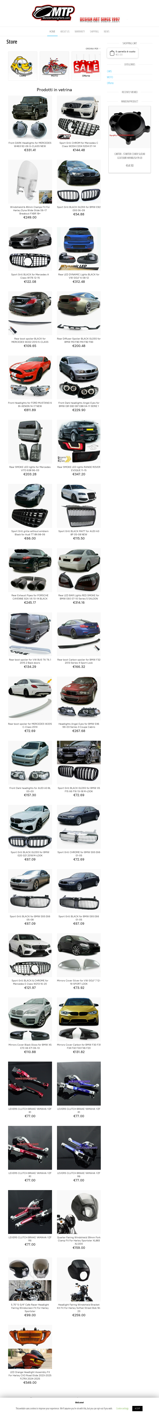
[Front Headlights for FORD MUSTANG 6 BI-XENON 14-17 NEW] (30, 377)
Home (52, 31)
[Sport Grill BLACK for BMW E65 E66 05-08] (30, 891)
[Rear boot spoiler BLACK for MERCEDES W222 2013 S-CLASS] (30, 313)
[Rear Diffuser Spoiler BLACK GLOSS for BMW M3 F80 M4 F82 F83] (79, 313)
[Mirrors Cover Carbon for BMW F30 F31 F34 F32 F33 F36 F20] (79, 1019)
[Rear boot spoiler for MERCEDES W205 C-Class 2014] (30, 698)
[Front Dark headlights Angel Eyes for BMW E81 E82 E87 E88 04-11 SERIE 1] (79, 377)
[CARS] (22, 61)
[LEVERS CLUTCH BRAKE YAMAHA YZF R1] (30, 1083)
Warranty (80, 31)
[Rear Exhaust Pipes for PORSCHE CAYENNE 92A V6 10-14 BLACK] (30, 570)
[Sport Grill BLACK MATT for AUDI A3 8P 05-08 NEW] (79, 506)
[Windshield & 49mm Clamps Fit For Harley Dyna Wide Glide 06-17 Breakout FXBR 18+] (30, 182)
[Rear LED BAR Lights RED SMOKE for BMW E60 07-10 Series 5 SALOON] (79, 570)
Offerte (110, 83)
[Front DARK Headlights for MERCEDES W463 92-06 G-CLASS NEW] (30, 117)
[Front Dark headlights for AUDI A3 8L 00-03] (30, 763)
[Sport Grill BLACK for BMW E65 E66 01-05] (79, 891)
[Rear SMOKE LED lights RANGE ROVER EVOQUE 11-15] (79, 442)
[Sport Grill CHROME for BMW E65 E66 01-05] (79, 827)
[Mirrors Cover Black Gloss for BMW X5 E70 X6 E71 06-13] (30, 1019)
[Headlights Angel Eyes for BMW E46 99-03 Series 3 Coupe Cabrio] (79, 698)
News (106, 31)
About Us (65, 31)
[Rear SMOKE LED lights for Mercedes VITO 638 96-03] (30, 442)
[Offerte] (86, 61)
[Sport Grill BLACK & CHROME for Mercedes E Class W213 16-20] (30, 955)
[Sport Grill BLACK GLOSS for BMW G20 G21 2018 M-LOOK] (30, 827)
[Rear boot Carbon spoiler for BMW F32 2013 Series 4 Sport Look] (79, 634)
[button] (122, 53)
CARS (109, 71)
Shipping (94, 31)
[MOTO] (54, 61)
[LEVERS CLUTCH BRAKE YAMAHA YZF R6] (79, 1148)
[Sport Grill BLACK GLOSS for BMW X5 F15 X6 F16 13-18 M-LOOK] (79, 763)
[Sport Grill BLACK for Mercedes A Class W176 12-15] (30, 249)
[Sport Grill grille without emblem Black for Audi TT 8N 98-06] (30, 506)
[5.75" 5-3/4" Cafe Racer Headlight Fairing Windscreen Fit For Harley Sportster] (30, 1279)
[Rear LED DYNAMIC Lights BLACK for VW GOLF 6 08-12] (79, 249)
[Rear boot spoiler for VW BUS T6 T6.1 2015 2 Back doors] (30, 634)
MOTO (110, 77)
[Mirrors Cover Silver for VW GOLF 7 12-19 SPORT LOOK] (79, 955)
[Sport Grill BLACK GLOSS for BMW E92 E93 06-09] (79, 182)
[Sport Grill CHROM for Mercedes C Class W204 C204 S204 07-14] (79, 117)
